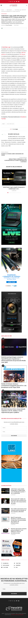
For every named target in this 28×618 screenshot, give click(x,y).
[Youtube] (16, 1)
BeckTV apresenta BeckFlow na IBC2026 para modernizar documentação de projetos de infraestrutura (18, 520)
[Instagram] (12, 1)
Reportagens (9, 9)
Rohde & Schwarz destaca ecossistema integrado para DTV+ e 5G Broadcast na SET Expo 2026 (13, 385)
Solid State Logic (6, 47)
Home (2, 9)
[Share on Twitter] (14, 129)
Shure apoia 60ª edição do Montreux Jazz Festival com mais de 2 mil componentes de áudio (18, 501)
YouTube (3, 118)
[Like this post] (11, 129)
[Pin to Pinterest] (15, 129)
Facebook (23, 117)
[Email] (18, 1)
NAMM (3, 123)
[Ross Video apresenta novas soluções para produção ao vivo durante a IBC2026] (5, 511)
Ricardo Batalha (9, 25)
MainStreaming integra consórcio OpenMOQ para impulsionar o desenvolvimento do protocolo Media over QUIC (13, 359)
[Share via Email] (16, 129)
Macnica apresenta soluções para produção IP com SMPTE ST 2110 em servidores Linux (19, 531)
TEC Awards (22, 54)
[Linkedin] (14, 1)
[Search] (26, 5)
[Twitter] (10, 1)
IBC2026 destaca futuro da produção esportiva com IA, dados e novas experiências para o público (13, 410)
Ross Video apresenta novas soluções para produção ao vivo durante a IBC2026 (19, 510)
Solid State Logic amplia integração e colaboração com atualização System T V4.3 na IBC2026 (18, 491)
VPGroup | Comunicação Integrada (17, 614)
